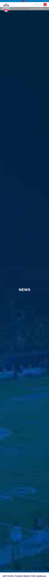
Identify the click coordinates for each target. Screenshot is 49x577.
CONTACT (40, 4)
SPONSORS (36, 4)
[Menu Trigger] (45, 4)
